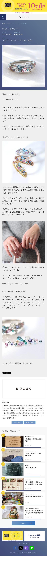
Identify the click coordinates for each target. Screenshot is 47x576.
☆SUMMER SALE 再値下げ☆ (34, 496)
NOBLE (27, 465)
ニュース (8, 23)
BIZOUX (5, 402)
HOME (3, 23)
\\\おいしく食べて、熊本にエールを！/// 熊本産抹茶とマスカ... (34, 512)
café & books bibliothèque (32, 508)
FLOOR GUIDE (29, 422)
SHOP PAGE (17, 422)
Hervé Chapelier (29, 436)
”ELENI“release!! (30, 467)
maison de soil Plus (30, 451)
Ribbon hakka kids (30, 494)
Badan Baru (28, 479)
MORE (23, 523)
